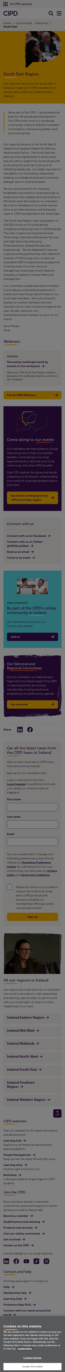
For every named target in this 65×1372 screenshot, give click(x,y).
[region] (32, 1344)
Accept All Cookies (32, 1366)
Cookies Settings (32, 1357)
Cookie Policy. (24, 1348)
